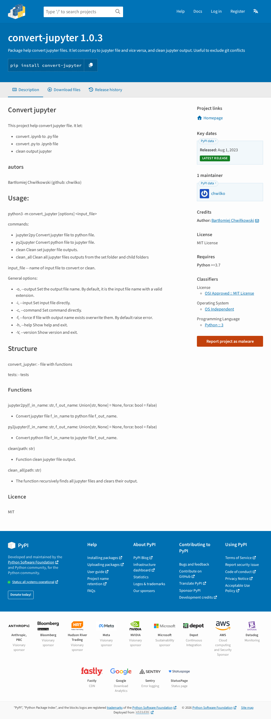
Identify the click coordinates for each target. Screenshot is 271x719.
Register (238, 11)
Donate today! (20, 594)
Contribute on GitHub (190, 573)
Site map (247, 707)
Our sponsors (144, 591)
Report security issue (242, 564)
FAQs (91, 591)
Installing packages (102, 558)
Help (181, 11)
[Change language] (256, 11)
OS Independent (219, 309)
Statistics (140, 577)
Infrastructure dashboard (144, 567)
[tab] (25, 89)
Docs (197, 11)
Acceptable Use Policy (237, 588)
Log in (216, 11)
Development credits (196, 597)
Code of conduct (238, 572)
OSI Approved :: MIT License (229, 293)
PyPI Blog (140, 558)
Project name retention (98, 581)
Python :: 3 (214, 325)
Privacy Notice (237, 578)
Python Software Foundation (31, 562)
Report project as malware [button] (230, 341)
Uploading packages (103, 564)
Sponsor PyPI (190, 590)
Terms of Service (238, 558)
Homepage (213, 118)
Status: (33, 582)
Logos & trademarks (149, 584)
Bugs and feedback (194, 564)
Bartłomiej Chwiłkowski (232, 220)
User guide (95, 572)
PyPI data (207, 141)
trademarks (115, 707)
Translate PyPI (190, 583)
